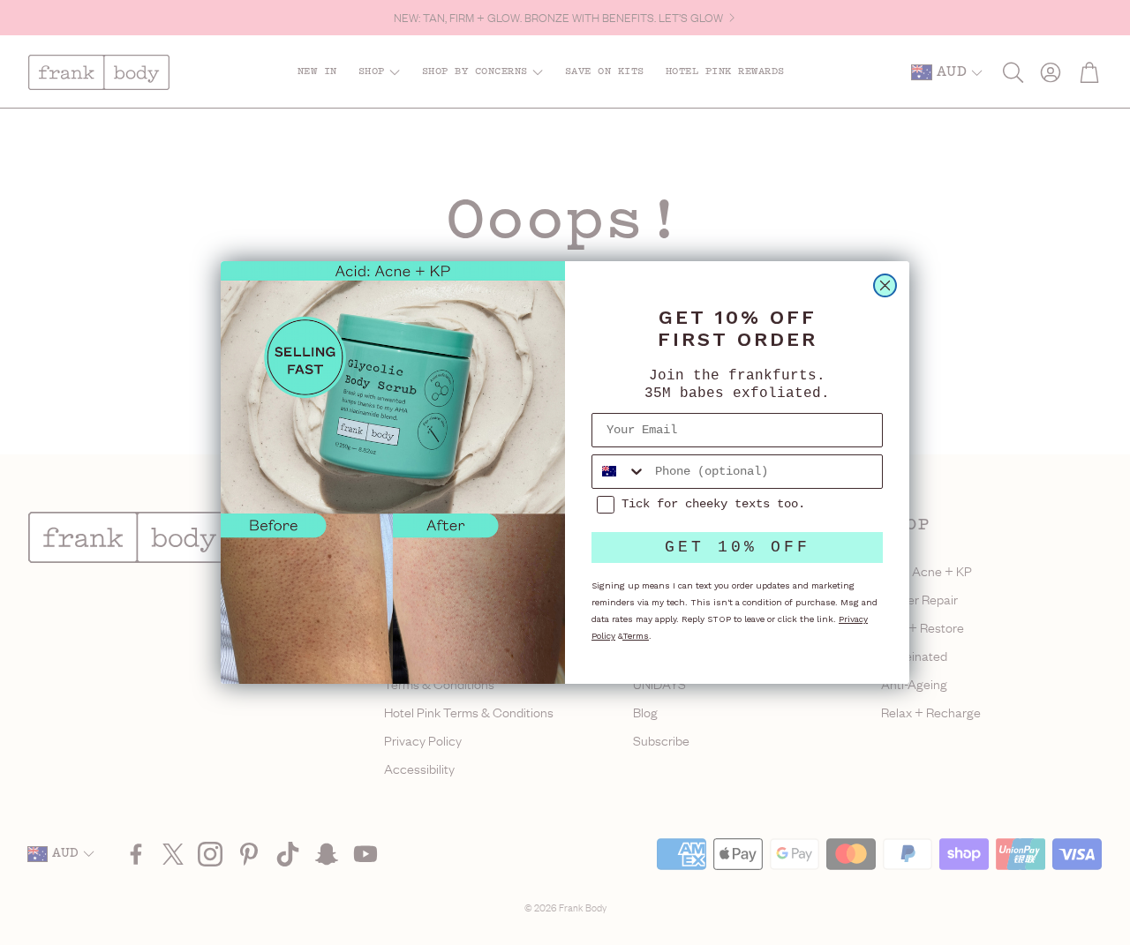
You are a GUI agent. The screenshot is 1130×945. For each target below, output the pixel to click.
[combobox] (619, 471)
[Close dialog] (885, 285)
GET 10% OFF (737, 547)
